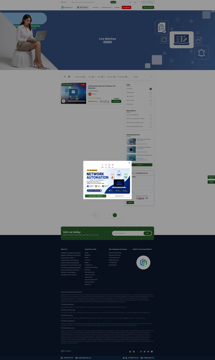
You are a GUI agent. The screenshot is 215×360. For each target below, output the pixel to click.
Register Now (119, 196)
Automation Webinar (95, 196)
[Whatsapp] (124, 358)
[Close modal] (129, 163)
